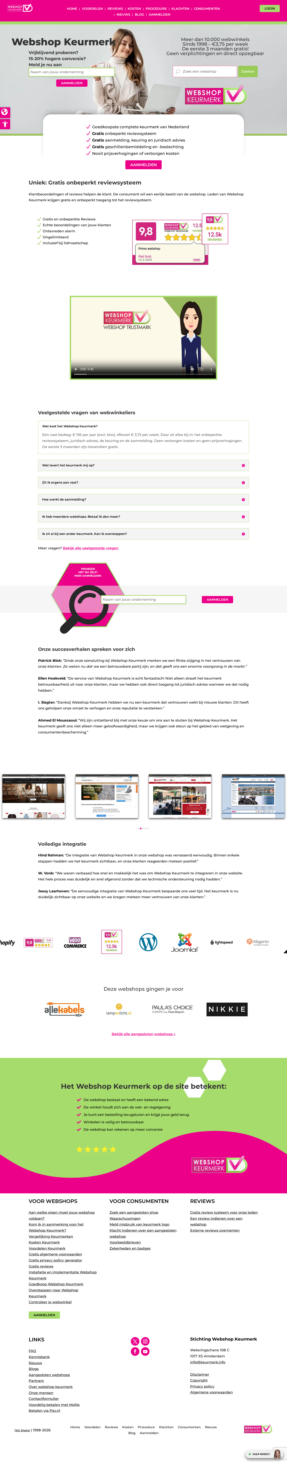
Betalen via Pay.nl (44, 1411)
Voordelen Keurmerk (47, 1248)
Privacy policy (202, 1386)
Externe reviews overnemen (215, 1230)
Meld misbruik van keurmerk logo (139, 1224)
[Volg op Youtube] (145, 1351)
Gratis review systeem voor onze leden (224, 1212)
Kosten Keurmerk (44, 1242)
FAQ (32, 1351)
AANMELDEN (72, 83)
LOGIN (270, 8)
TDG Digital (22, 1430)
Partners (36, 1381)
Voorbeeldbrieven (125, 1242)
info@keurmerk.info (207, 1362)
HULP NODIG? (261, 1454)
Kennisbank (39, 1357)
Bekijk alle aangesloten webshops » (144, 1034)
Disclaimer (199, 1374)
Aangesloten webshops (49, 1375)
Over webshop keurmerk (51, 1387)
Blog (139, 14)
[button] (5, 124)
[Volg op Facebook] (135, 1351)
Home (72, 9)
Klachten (180, 9)
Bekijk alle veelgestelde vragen (90, 548)
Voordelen (92, 9)
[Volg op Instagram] (145, 1341)
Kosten (134, 9)
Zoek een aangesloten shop (134, 1212)
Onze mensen (41, 1393)
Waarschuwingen (125, 1218)
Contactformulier (44, 1399)
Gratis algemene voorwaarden (55, 1254)
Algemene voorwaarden (211, 1392)
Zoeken (248, 71)
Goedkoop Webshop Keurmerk (56, 1284)
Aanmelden (159, 14)
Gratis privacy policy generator (55, 1260)
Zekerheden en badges (130, 1248)
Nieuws (123, 14)
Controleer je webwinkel (50, 1302)
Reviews (115, 9)
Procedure (156, 9)
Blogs (34, 1369)
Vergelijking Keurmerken (51, 1236)
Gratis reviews (41, 1266)
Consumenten (207, 9)
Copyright (199, 1380)
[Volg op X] (135, 1341)
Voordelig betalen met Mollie (54, 1405)
